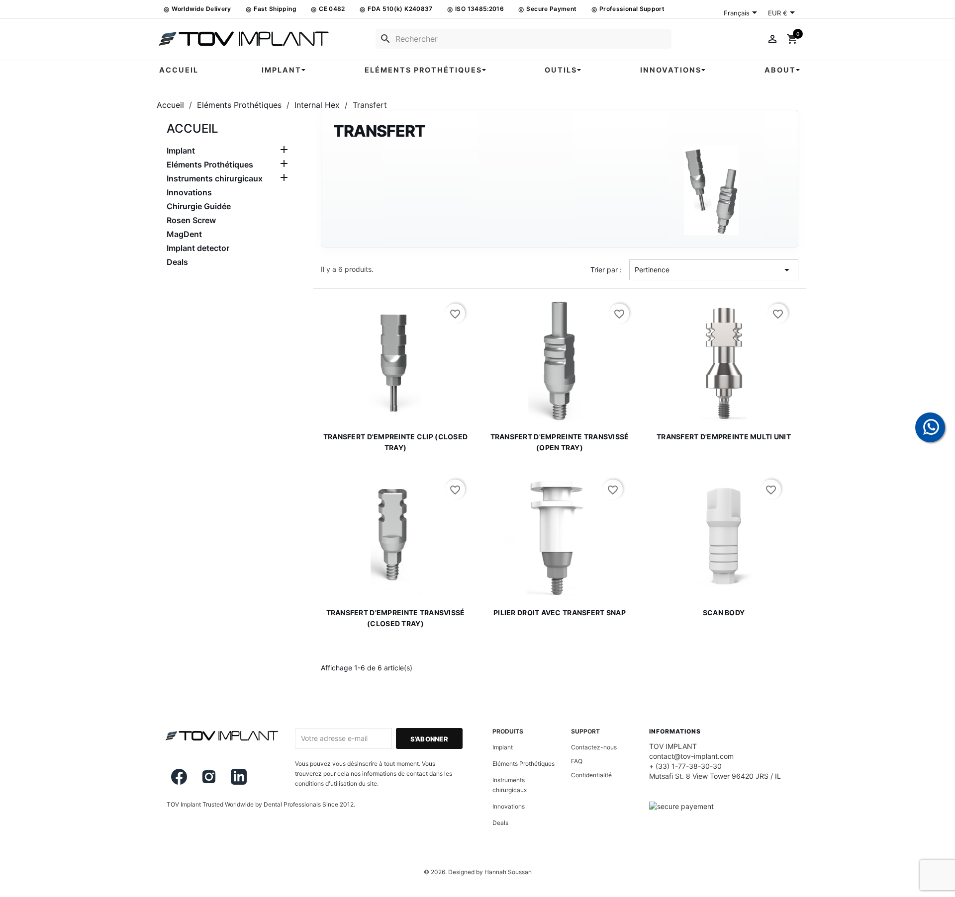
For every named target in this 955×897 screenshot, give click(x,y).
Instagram (209, 777)
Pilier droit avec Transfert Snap (559, 612)
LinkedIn (239, 777)
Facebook (179, 777)
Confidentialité (591, 775)
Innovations (189, 192)
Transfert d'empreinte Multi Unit (724, 436)
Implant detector (198, 248)
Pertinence (714, 270)
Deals (177, 262)
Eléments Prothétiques (210, 164)
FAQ (576, 761)
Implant (181, 151)
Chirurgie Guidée (199, 206)
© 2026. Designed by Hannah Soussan (478, 872)
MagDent (184, 234)
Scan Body (724, 612)
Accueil (192, 128)
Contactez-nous (594, 747)
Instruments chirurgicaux (215, 178)
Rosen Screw (191, 220)
